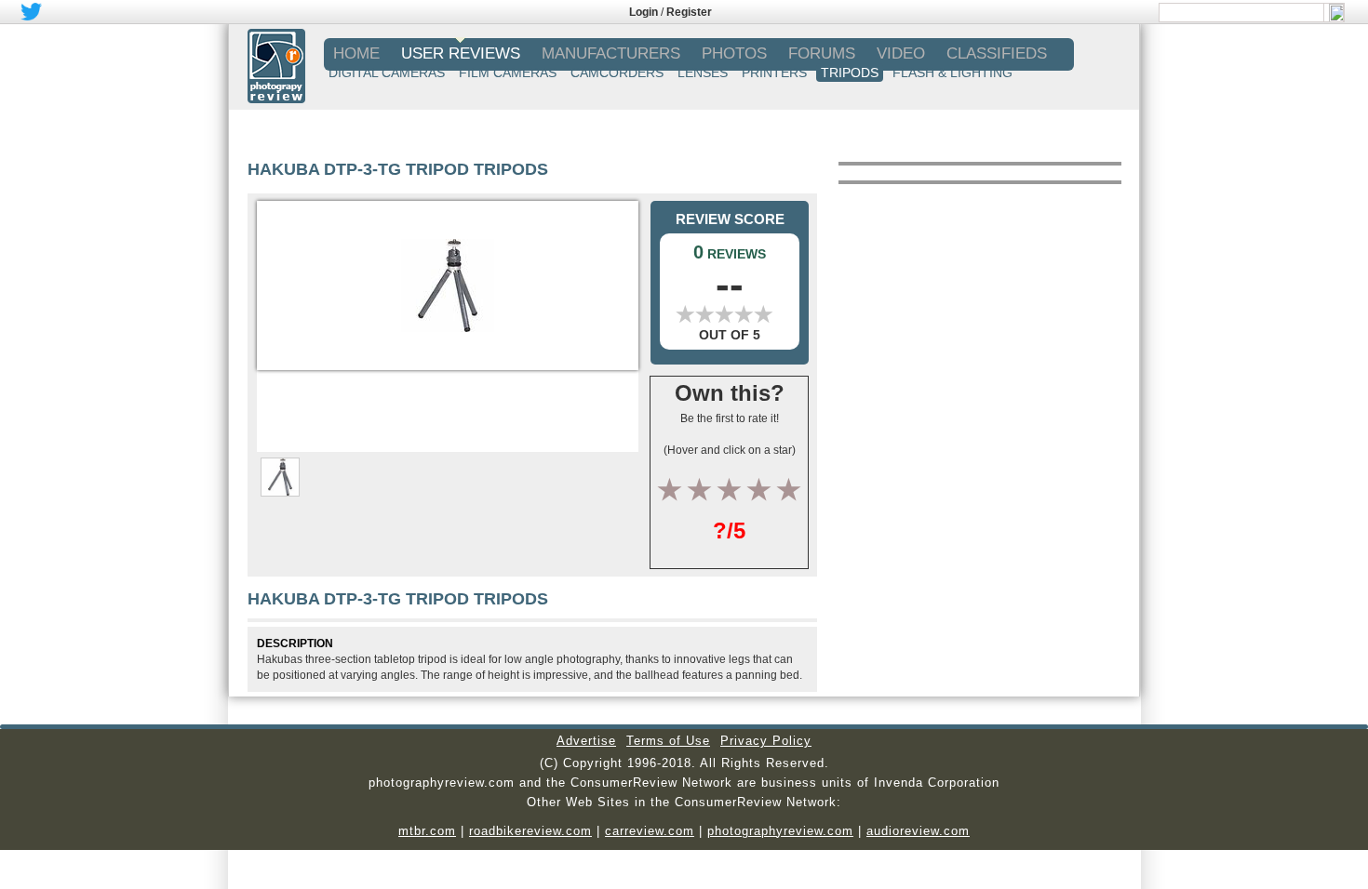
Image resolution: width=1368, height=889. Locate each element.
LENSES (702, 72)
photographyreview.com (780, 831)
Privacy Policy (765, 741)
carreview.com (649, 831)
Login (643, 12)
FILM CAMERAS (508, 72)
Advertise (586, 741)
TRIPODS (849, 72)
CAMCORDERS (617, 72)
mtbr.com (427, 831)
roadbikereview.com (530, 831)
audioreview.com (918, 831)
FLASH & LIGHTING (952, 72)
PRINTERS (774, 72)
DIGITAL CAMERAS (387, 72)
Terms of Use (668, 741)
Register (689, 12)
